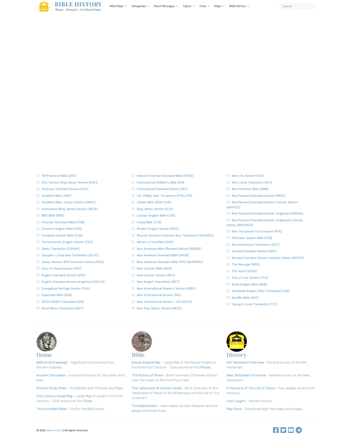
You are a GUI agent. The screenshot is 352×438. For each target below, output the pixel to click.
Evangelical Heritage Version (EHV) (66, 288)
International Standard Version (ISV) (162, 189)
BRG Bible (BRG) (53, 215)
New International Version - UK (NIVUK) (164, 302)
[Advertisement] (176, 48)
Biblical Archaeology (52, 362)
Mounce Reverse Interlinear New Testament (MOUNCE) (175, 235)
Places (205, 367)
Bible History (237, 6)
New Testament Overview (246, 375)
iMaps (217, 6)
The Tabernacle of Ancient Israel (157, 388)
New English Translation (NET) (158, 282)
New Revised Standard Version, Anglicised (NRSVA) (267, 213)
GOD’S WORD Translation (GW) (63, 302)
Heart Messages (164, 6)
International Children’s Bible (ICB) (160, 182)
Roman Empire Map (146, 362)
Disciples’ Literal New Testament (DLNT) (70, 255)
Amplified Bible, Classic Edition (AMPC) (69, 202)
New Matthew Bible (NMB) (250, 189)
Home (44, 355)
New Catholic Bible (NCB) (154, 268)
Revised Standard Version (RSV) (254, 251)
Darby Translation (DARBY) (61, 249)
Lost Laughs (236, 401)
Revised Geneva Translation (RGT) (255, 245)
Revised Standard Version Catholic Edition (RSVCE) (268, 258)
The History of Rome (147, 375)
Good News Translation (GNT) (62, 308)
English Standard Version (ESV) (63, 275)
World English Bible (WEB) (249, 284)
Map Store (234, 409)
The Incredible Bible (51, 409)
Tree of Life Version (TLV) (250, 278)
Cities (87, 401)
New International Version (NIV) (159, 295)
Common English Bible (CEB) (62, 229)
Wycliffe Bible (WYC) (245, 298)
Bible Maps (116, 6)
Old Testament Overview (245, 362)
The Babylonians (144, 406)
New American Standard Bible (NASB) (163, 255)
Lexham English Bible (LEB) (156, 215)
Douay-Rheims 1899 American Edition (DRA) (73, 262)
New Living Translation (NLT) (252, 182)
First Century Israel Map (54, 396)
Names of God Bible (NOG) (155, 242)
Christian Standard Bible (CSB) (63, 222)
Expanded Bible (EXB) (57, 295)
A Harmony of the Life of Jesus (251, 388)
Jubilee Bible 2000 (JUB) (154, 202)
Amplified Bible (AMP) (56, 196)
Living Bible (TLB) (149, 222)
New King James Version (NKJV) (159, 308)
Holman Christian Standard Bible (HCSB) (165, 176)
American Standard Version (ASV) (65, 189)
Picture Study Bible (51, 388)
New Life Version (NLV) (248, 176)
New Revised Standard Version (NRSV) (258, 196)
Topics (187, 6)
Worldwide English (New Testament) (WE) (260, 291)
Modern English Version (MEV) (158, 229)
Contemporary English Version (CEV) (67, 242)
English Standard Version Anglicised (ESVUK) (73, 282)
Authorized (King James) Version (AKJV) (70, 209)
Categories (138, 6)
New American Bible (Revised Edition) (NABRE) (169, 249)
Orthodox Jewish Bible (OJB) (252, 238)
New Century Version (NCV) (156, 275)
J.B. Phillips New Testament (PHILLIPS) (164, 196)
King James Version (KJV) (155, 209)
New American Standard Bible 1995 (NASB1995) (170, 262)
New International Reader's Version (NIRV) (166, 288)
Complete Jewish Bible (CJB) (62, 235)
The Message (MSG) (246, 264)
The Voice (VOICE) (244, 271)
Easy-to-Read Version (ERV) (61, 268)
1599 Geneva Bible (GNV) (59, 176)
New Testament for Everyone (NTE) (257, 231)
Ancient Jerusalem (51, 375)
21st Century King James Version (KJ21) (70, 182)
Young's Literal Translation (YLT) (254, 304)
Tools (202, 6)
